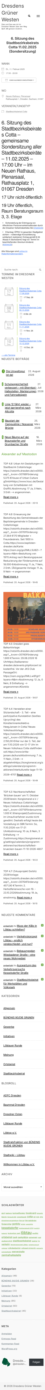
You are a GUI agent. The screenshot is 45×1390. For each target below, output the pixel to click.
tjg (39, 1241)
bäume (4, 1217)
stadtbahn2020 (7, 1241)
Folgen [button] (36, 1362)
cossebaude (21, 1217)
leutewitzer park (14, 1233)
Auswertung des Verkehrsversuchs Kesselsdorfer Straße (19, 969)
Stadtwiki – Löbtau (14, 1155)
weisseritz (39, 1248)
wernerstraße (18, 1251)
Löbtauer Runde (12, 1045)
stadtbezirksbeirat (22, 1240)
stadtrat (34, 1241)
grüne (23, 1224)
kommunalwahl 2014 (26, 1228)
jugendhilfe (29, 1224)
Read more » (10, 497)
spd (39, 1237)
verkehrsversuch (33, 1245)
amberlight (8, 926)
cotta (30, 1216)
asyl (3, 1213)
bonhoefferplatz (18, 1213)
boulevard (31, 1213)
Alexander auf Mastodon (19, 454)
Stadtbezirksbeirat (14, 1073)
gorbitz (16, 1223)
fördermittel (7, 1224)
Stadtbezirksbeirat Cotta (16, 111)
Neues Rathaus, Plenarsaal (18, 96)
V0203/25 (38, 227)
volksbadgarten (14, 1248)
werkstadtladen (6, 1252)
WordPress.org (9, 1348)
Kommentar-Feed (10, 1343)
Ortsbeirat (9, 1064)
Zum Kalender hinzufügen (20, 80)
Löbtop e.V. (10, 1132)
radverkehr (33, 1237)
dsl (34, 1217)
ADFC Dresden (12, 1095)
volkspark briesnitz (28, 1248)
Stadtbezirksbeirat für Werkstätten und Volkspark (20, 983)
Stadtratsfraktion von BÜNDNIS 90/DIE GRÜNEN (21, 1144)
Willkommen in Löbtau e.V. (19, 1164)
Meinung (8, 1054)
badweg (9, 1213)
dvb (37, 1217)
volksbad (4, 1248)
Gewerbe (8, 1026)
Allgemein (9, 1008)
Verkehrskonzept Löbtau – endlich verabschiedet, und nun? (20, 940)
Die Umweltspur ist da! (15, 373)
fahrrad (21, 1220)
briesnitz (40, 1213)
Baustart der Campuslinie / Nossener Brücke (19, 424)
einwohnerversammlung (10, 1220)
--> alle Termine (8, 355)
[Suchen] (40, 269)
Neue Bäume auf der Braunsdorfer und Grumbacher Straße (17, 440)
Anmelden (7, 1333)
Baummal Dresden (14, 1104)
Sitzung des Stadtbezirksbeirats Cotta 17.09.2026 (30, 291)
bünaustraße (11, 1217)
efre (41, 1217)
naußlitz (35, 1233)
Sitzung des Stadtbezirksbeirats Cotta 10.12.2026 (30, 341)
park (15, 1237)
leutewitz (4, 1233)
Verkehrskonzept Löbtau (19, 1245)
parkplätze (23, 1237)
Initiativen (9, 1036)
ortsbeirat (7, 1237)
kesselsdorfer (10, 1227)
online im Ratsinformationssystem (14, 252)
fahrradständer (30, 1220)
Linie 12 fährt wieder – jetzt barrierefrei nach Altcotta (18, 408)
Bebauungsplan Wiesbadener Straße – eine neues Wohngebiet (19, 954)
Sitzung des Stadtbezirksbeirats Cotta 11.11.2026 (30, 324)
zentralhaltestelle (11, 1255)
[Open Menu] (38, 16)
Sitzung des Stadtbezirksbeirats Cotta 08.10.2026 (30, 307)
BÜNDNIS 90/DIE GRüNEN (18, 1017)
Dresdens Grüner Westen (13, 13)
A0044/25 (7, 244)
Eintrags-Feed (9, 1338)
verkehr (6, 1244)
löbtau (26, 1232)
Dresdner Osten (12, 1114)
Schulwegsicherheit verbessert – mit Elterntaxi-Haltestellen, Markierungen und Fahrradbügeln (20, 389)
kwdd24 (37, 1228)
